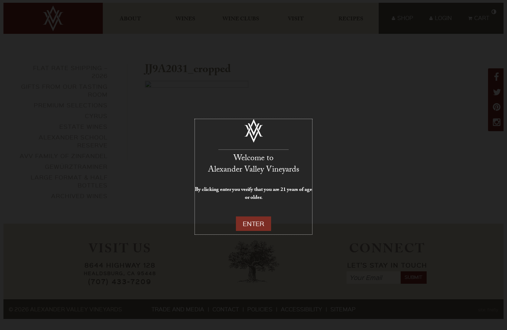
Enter (253, 223)
